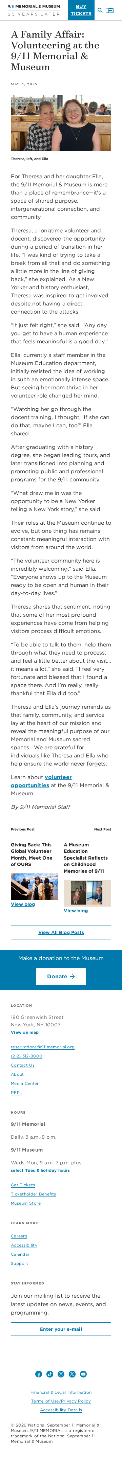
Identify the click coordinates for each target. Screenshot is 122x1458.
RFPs (16, 1092)
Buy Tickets (81, 10)
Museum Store (26, 1203)
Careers (19, 1235)
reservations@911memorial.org (43, 1046)
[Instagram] (61, 1374)
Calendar (20, 1254)
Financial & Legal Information (61, 1392)
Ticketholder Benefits (33, 1194)
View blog (23, 904)
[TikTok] (49, 1374)
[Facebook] (38, 1374)
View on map (25, 1032)
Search (102, 13)
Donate (57, 976)
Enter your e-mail (61, 1329)
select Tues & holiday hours (40, 1170)
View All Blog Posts (61, 932)
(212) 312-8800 (26, 1055)
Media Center (25, 1083)
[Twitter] (72, 1374)
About (17, 1074)
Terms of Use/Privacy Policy (61, 1401)
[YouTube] (83, 1374)
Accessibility (24, 1245)
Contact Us (23, 1065)
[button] (107, 11)
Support (19, 1263)
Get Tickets (23, 1184)
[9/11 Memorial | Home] (34, 10)
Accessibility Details (61, 1409)
